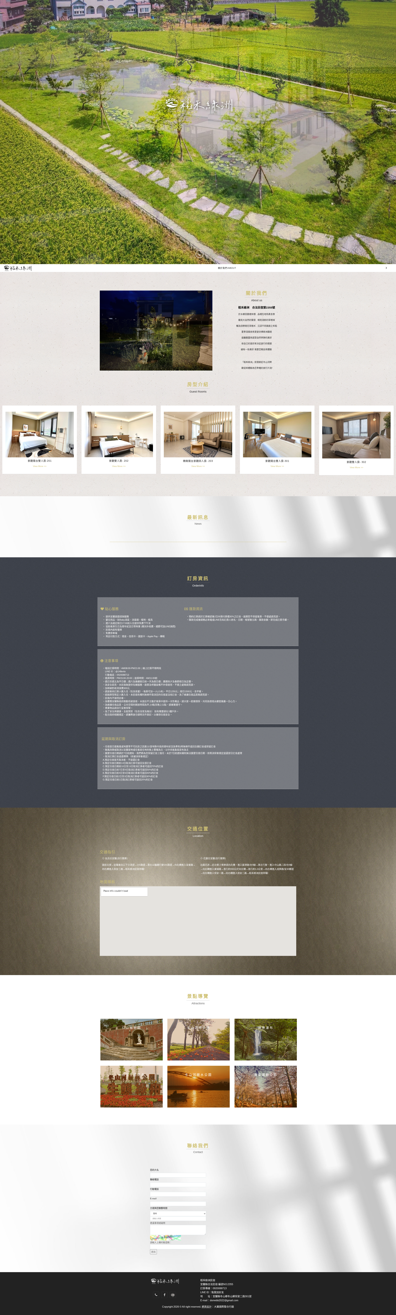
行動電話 (154, 1189)
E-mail (153, 1198)
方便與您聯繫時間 (158, 1208)
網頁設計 (207, 1306)
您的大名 (154, 1170)
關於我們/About (227, 268)
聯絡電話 (154, 1179)
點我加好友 (217, 1292)
